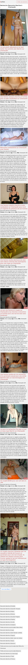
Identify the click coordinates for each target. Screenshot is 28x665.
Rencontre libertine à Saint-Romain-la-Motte (11, 632)
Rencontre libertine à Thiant (7, 656)
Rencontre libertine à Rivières (7, 614)
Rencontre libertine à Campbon (7, 624)
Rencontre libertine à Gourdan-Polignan (10, 616)
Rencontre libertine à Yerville (7, 622)
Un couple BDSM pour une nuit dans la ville (13, 481)
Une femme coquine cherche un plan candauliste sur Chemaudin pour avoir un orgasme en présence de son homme (13, 207)
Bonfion (2, 2)
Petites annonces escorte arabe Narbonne (10, 651)
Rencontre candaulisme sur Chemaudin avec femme (13, 148)
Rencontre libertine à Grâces (7, 611)
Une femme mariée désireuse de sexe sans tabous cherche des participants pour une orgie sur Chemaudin (13, 261)
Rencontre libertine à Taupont (7, 635)
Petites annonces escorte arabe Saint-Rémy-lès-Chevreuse (12, 647)
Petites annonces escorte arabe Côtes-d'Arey (11, 627)
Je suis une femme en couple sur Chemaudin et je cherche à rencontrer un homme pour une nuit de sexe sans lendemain (13, 312)
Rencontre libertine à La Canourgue (9, 653)
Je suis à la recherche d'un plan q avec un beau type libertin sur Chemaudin (13, 430)
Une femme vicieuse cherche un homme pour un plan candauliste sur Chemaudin (13, 97)
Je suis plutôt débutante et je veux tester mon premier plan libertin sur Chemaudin (12, 48)
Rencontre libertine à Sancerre (7, 643)
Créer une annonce (22, 2)
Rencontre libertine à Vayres (7, 640)
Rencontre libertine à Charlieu (7, 619)
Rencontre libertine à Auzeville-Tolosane (10, 608)
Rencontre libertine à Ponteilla (7, 606)
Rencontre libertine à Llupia (7, 630)
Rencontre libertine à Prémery (7, 659)
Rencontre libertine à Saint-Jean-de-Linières (11, 638)
